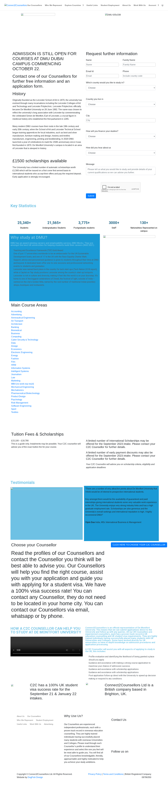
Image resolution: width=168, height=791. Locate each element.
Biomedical (16, 330)
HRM (13, 365)
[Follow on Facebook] (113, 760)
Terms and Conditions (113, 774)
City (88, 116)
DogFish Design (35, 777)
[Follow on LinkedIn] (129, 760)
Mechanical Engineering (22, 387)
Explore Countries (73, 5)
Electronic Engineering (21, 352)
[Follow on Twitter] (124, 760)
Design (14, 346)
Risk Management (19, 403)
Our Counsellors (34, 5)
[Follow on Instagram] (119, 760)
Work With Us (140, 5)
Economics (16, 349)
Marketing (15, 381)
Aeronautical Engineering (23, 318)
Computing (16, 336)
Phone (126, 71)
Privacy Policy (94, 774)
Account (152, 5)
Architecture (16, 324)
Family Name (129, 60)
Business (15, 333)
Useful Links (92, 5)
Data (13, 343)
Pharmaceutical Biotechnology (25, 393)
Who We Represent (53, 5)
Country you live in (94, 99)
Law (13, 377)
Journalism (16, 374)
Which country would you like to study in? (105, 82)
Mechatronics (17, 390)
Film (13, 362)
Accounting (16, 311)
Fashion (15, 359)
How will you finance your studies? (102, 131)
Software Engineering (21, 406)
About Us (126, 5)
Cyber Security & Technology (24, 340)
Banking (15, 327)
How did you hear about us (98, 148)
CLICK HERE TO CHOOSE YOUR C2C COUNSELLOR (139, 545)
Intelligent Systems (20, 371)
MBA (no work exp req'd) (22, 384)
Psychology (16, 399)
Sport (13, 409)
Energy (14, 355)
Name (89, 60)
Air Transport (17, 321)
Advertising (16, 314)
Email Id (90, 71)
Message (90, 164)
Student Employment (110, 5)
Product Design (18, 396)
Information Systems (20, 368)
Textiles (14, 412)
